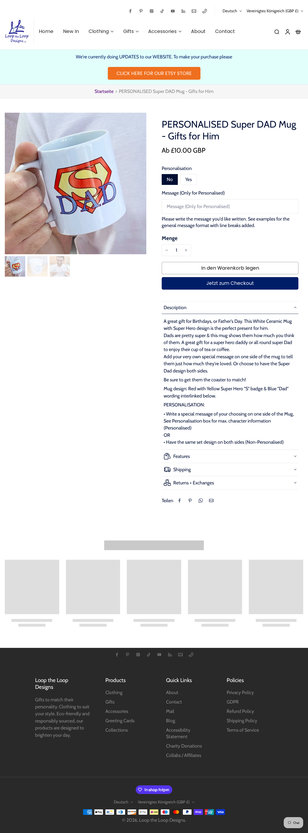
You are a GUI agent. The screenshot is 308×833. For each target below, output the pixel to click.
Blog (170, 720)
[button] (230, 268)
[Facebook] (130, 11)
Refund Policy (240, 711)
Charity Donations (184, 746)
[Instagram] (151, 11)
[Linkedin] (183, 11)
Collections (116, 730)
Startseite (104, 91)
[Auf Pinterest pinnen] (190, 500)
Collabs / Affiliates (183, 755)
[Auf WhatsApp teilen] (200, 500)
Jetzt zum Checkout (230, 283)
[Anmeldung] (287, 31)
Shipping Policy (242, 720)
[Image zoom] (75, 183)
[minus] (167, 250)
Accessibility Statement (178, 733)
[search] (276, 31)
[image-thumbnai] (15, 266)
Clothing (113, 692)
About (172, 692)
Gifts (110, 702)
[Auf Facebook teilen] (179, 500)
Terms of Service (243, 730)
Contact (174, 702)
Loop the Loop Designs (162, 820)
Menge (170, 238)
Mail (170, 711)
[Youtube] (172, 11)
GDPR (233, 702)
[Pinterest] (141, 11)
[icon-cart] (298, 31)
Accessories (116, 711)
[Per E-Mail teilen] (211, 500)
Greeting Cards (120, 720)
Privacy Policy (240, 692)
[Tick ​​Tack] (162, 11)
